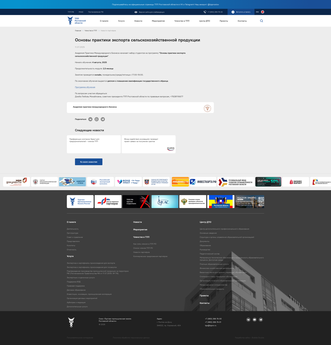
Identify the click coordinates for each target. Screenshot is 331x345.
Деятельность (72, 229)
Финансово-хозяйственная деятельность (217, 268)
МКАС (81, 12)
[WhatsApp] (97, 118)
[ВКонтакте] (90, 118)
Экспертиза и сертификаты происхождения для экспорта (91, 263)
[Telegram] (103, 118)
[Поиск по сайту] (256, 20)
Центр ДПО (204, 21)
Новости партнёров (108, 31)
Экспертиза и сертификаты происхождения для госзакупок (92, 267)
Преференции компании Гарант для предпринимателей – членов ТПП (84, 140)
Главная (78, 31)
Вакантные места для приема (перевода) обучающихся (223, 272)
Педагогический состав (209, 254)
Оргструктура (72, 233)
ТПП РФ (71, 12)
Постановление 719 (95, 12)
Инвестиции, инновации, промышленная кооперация (89, 294)
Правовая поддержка (76, 286)
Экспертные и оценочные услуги (81, 277)
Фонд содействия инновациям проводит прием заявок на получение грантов (141, 140)
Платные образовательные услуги (214, 264)
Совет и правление (75, 237)
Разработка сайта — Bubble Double (249, 337)
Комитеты (71, 245)
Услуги (121, 21)
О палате (104, 21)
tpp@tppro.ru (210, 325)
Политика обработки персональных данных (131, 337)
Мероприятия (158, 21)
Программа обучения (85, 87)
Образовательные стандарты (212, 289)
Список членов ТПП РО (143, 248)
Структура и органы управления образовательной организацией (227, 237)
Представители (73, 241)
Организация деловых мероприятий (82, 298)
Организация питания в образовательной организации (223, 280)
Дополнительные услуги (77, 306)
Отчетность (71, 249)
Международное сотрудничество (213, 285)
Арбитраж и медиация (76, 302)
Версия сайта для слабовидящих (152, 12)
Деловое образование (76, 290)
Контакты (242, 21)
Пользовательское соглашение (80, 337)
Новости (138, 21)
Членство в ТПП (181, 21)
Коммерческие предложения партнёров (150, 256)
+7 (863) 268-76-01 (213, 322)
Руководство (205, 249)
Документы (204, 241)
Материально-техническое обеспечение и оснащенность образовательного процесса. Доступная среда (232, 258)
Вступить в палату (243, 12)
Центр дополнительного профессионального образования (224, 229)
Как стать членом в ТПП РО (144, 244)
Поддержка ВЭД (74, 282)
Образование (205, 245)
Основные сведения (208, 233)
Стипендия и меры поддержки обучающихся (218, 276)
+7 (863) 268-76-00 (215, 12)
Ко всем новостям (88, 162)
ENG (257, 12)
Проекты (224, 21)
